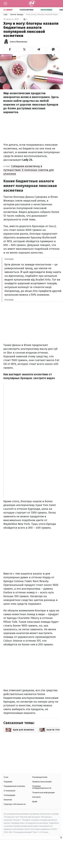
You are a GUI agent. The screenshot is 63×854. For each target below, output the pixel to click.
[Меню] (5, 3)
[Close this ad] (61, 837)
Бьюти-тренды (17, 14)
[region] (31, 847)
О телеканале (9, 791)
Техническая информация (43, 792)
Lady (5, 14)
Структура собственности (15, 804)
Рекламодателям (39, 777)
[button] (9, 49)
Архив (34, 801)
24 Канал (8, 10)
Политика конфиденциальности (41, 787)
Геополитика (26, 10)
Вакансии (8, 800)
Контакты (36, 797)
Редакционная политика (14, 786)
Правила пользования (42, 782)
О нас (6, 777)
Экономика (46, 10)
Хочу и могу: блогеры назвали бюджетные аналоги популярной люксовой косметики (43, 14)
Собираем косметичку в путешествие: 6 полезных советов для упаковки (28, 169)
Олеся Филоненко (18, 42)
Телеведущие (9, 795)
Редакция (8, 782)
